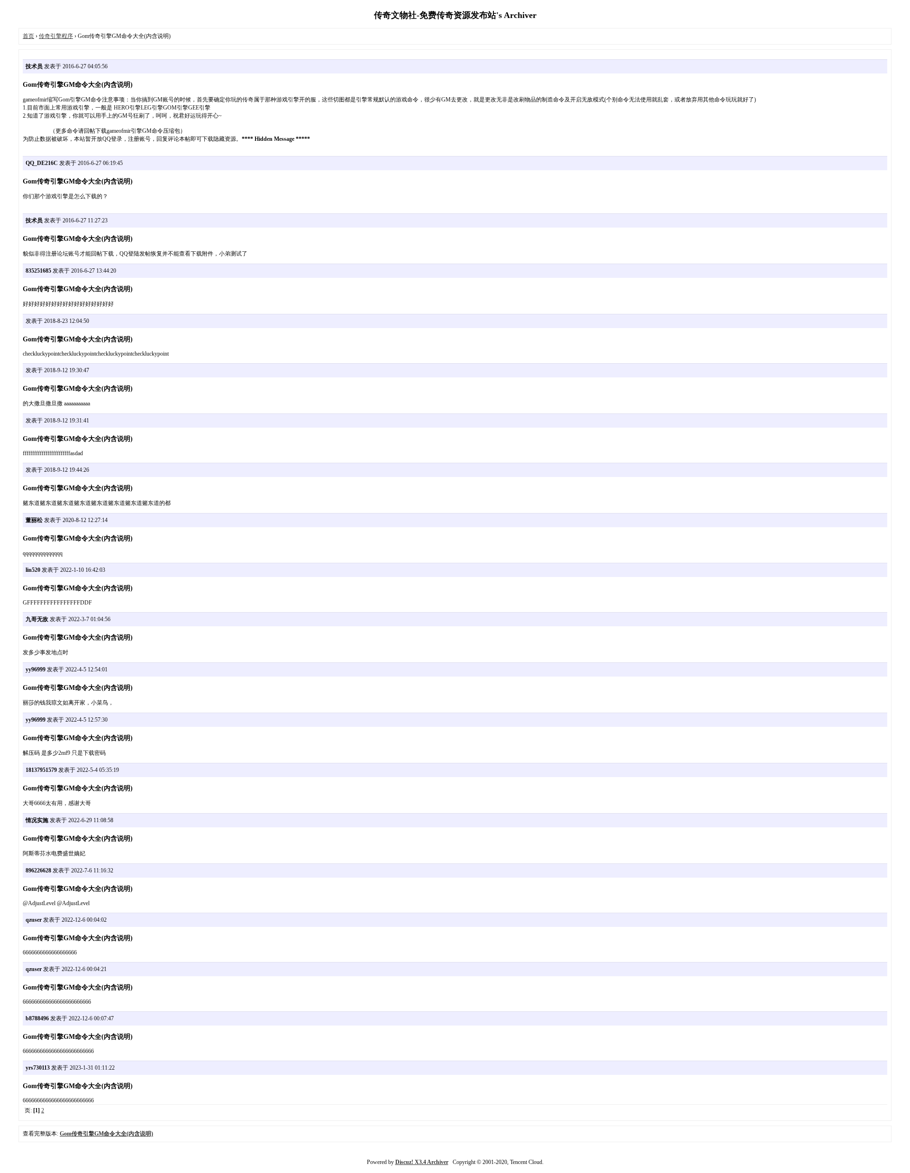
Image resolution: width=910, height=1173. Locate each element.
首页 (28, 36)
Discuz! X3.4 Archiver (421, 1162)
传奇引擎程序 (56, 36)
